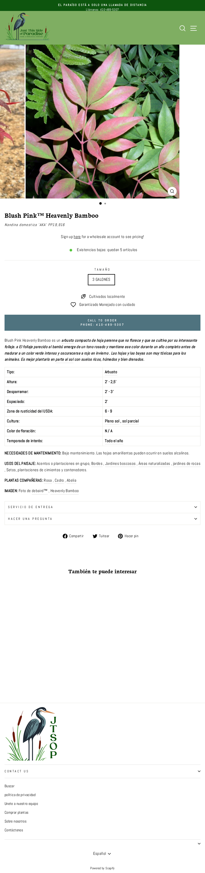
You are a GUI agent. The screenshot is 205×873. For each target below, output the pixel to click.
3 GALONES (101, 279)
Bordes (96, 463)
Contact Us (17, 771)
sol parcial (130, 421)
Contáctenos (14, 830)
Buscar (9, 786)
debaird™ (40, 490)
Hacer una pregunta (30, 519)
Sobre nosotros (15, 821)
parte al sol (64, 359)
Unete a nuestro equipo (21, 803)
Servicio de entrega (30, 507)
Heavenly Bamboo (64, 490)
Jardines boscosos (120, 463)
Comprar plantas (17, 812)
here (77, 236)
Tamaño (102, 269)
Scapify (110, 868)
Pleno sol (112, 421)
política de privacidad (20, 795)
